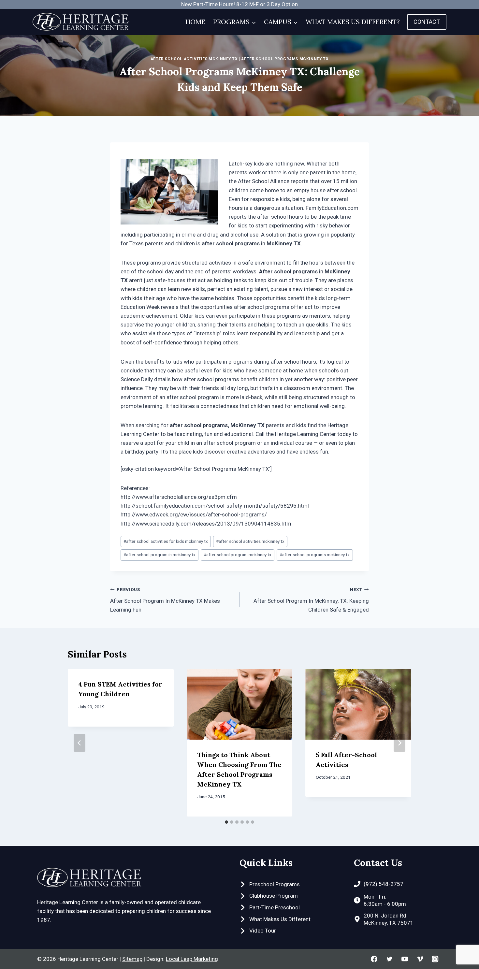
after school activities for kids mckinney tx (165, 541)
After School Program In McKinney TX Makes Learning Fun (165, 600)
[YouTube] (404, 959)
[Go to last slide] (79, 743)
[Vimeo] (420, 959)
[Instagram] (435, 959)
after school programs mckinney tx (315, 554)
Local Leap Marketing (192, 959)
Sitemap (132, 959)
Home (195, 22)
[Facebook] (374, 959)
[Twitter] (389, 959)
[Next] (399, 743)
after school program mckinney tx (237, 554)
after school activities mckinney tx (250, 541)
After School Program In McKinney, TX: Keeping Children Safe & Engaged (311, 600)
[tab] (226, 822)
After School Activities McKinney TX (194, 59)
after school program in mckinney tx (159, 554)
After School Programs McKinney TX (284, 59)
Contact (427, 21)
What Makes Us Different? (353, 22)
